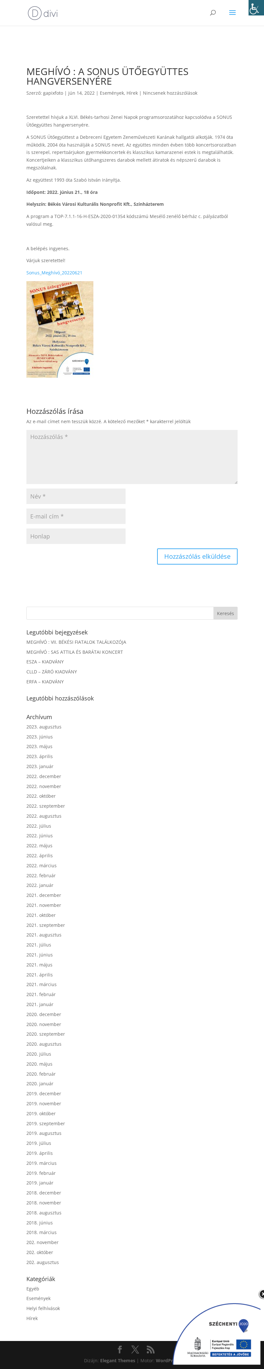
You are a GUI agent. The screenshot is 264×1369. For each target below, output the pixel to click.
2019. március (41, 1163)
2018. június (39, 1223)
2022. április (39, 855)
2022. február (41, 875)
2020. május (39, 1064)
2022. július (38, 826)
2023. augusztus (43, 727)
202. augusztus (42, 1262)
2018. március (41, 1232)
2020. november (43, 1024)
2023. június (39, 737)
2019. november (43, 1103)
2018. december (43, 1193)
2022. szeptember (45, 806)
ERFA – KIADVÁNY (45, 682)
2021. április (39, 975)
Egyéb (32, 1289)
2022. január (39, 885)
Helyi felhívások (43, 1308)
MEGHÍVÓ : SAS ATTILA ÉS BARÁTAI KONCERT (74, 652)
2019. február (41, 1173)
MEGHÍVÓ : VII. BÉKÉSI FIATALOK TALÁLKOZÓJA (76, 642)
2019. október (41, 1113)
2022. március (41, 865)
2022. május (39, 845)
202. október (39, 1252)
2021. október (41, 915)
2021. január (39, 1004)
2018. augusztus (43, 1213)
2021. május (39, 965)
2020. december (43, 1014)
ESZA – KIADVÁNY (45, 662)
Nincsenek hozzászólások (170, 93)
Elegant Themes (117, 1360)
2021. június (39, 955)
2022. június (39, 835)
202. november (42, 1242)
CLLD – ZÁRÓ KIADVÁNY (51, 672)
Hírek (132, 93)
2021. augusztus (43, 935)
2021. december (43, 895)
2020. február (41, 1074)
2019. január (39, 1183)
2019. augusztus (43, 1133)
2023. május (39, 746)
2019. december (43, 1093)
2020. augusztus (43, 1044)
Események (112, 93)
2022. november (43, 786)
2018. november (43, 1203)
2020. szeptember (45, 1034)
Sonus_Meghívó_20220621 (54, 273)
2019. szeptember (45, 1123)
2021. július (38, 945)
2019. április (39, 1153)
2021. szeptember (45, 925)
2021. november (43, 905)
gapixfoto (53, 93)
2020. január (39, 1083)
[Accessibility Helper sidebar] (256, 7)
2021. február (41, 994)
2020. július (38, 1054)
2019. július (38, 1143)
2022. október (41, 796)
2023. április (39, 756)
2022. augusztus (43, 816)
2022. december (43, 776)
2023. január (39, 766)
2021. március (41, 984)
